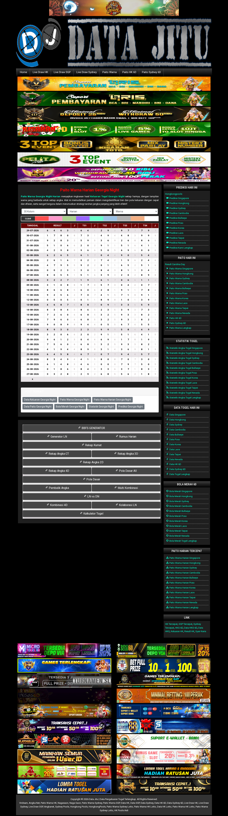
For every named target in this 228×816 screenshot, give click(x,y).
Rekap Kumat (93, 445)
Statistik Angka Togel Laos (183, 382)
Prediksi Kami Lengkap (181, 247)
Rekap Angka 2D (92, 462)
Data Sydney (175, 424)
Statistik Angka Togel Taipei (183, 387)
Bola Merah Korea (178, 521)
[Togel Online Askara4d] (64, 711)
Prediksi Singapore (179, 198)
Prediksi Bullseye (178, 218)
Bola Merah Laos (178, 526)
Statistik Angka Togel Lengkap (185, 397)
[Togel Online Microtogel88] (64, 650)
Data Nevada (176, 459)
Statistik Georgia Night (101, 406)
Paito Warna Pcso (178, 293)
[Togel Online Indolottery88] (164, 726)
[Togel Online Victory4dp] (64, 665)
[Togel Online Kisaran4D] (114, 129)
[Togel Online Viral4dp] (114, 175)
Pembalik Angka (58, 488)
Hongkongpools (173, 194)
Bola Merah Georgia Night (70, 406)
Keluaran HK (177, 631)
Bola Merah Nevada (179, 535)
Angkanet (49, 806)
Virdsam (23, 803)
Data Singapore (177, 414)
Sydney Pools (62, 806)
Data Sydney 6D (177, 469)
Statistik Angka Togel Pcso (183, 372)
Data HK (125, 803)
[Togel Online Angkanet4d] (164, 741)
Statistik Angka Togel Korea (183, 377)
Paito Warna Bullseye (180, 288)
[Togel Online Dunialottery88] (164, 696)
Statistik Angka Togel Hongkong (186, 353)
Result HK (189, 631)
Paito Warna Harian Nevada (183, 602)
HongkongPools (97, 806)
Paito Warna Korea (178, 298)
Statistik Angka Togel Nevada (184, 392)
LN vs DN (93, 496)
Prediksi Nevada (177, 242)
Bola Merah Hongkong (181, 496)
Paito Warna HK (49, 803)
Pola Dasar (93, 479)
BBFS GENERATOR (93, 428)
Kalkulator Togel (93, 513)
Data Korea (175, 444)
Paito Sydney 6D (151, 72)
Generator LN (58, 436)
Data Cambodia (177, 429)
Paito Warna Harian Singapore (184, 558)
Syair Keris (200, 631)
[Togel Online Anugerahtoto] (164, 711)
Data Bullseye (176, 434)
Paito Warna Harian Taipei (182, 597)
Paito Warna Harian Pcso (182, 582)
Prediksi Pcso (176, 223)
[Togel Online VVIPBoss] (114, 84)
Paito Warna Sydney (179, 278)
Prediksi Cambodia (179, 213)
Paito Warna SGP (111, 803)
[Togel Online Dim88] (114, 99)
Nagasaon (63, 803)
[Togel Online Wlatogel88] (64, 741)
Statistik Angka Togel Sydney (184, 358)
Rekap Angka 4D (58, 470)
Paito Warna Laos (178, 303)
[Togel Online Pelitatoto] (114, 159)
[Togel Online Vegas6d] (64, 696)
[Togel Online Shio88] (164, 771)
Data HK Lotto (164, 806)
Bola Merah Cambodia (180, 506)
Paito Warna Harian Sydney (183, 567)
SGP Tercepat (185, 624)
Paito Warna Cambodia (181, 283)
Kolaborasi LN (127, 505)
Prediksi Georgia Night (130, 406)
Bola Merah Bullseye (179, 511)
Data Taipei (175, 454)
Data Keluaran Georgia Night (40, 399)
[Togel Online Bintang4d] (64, 726)
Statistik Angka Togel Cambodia (186, 363)
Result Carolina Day (175, 264)
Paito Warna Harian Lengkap (183, 607)
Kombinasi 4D (58, 505)
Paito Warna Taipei (178, 308)
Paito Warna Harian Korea (182, 587)
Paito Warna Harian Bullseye (183, 577)
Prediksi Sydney (177, 208)
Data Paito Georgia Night (37, 406)
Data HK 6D (175, 464)
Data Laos (174, 449)
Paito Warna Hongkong (181, 273)
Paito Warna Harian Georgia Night (89, 190)
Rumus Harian (127, 436)
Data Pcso (174, 439)
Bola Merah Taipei (178, 531)
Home (23, 72)
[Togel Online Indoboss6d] (164, 650)
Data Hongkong (177, 419)
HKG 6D (179, 627)
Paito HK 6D (129, 72)
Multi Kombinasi (127, 488)
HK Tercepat (171, 624)
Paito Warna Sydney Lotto (120, 806)
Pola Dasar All (127, 470)
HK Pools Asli (121, 810)
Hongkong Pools (79, 806)
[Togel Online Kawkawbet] (64, 681)
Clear (28, 219)
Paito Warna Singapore (181, 268)
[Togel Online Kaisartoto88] (64, 771)
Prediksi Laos (176, 233)
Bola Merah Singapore (180, 491)
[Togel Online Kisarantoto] (114, 144)
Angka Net (34, 803)
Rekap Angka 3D (127, 453)
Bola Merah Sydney (179, 501)
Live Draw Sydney (86, 72)
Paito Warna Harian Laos (182, 592)
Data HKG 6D (190, 627)
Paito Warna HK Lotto (145, 806)
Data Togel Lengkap (179, 474)
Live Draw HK (40, 72)
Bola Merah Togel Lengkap (183, 540)
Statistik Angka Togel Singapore (186, 348)
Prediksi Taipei (176, 238)
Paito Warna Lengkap (180, 328)
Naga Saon (75, 803)
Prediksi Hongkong (179, 203)
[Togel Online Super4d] (114, 114)
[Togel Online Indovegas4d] (164, 787)
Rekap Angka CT (58, 453)
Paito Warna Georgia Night (74, 399)
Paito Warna (109, 72)
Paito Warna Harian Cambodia (184, 572)
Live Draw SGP (62, 72)
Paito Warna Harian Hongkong (184, 563)
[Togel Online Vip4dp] (164, 681)
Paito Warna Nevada (179, 313)
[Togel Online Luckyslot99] (164, 665)
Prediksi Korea (176, 228)
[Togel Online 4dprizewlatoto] (64, 756)
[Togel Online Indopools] (164, 756)
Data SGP (135, 803)
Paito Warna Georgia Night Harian (40, 196)
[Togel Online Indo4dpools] (64, 787)
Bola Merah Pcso (178, 516)
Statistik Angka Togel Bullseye (184, 368)
